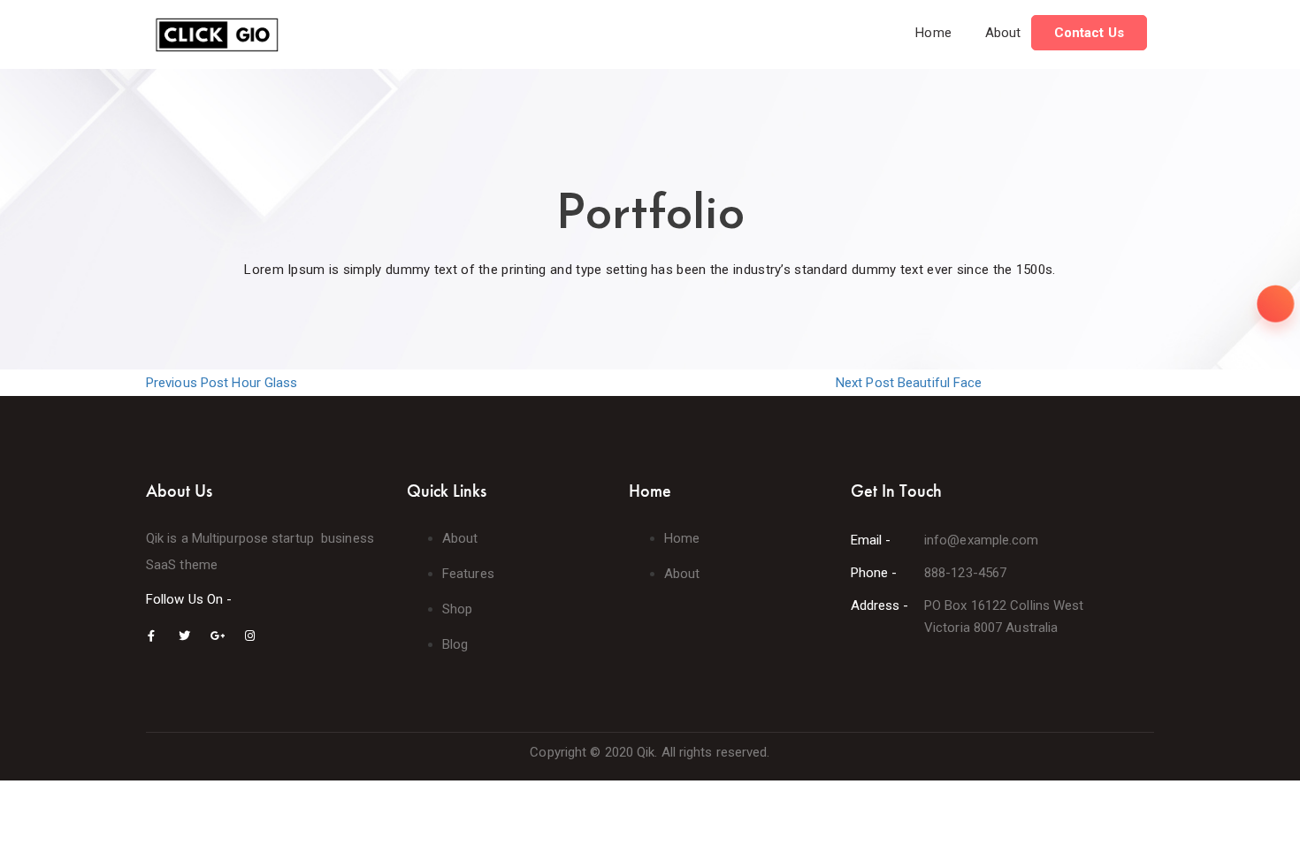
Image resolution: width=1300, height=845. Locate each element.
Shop (457, 609)
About (1003, 33)
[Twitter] (184, 636)
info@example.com (981, 540)
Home (933, 33)
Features (468, 574)
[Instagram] (250, 636)
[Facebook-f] (151, 636)
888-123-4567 (965, 573)
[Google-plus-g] (217, 636)
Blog (455, 644)
